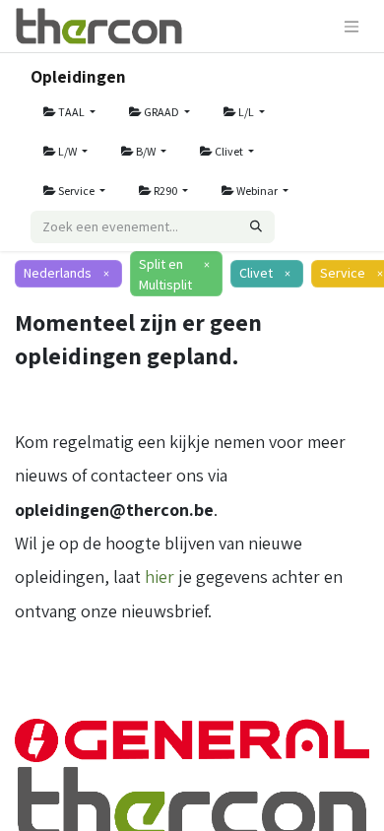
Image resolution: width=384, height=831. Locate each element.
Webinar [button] (257, 190)
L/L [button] (246, 111)
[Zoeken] (256, 227)
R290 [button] (165, 190)
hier (159, 576)
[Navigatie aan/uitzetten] (351, 26)
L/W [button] (67, 151)
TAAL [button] (71, 111)
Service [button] (76, 190)
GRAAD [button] (161, 111)
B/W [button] (146, 151)
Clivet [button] (229, 151)
